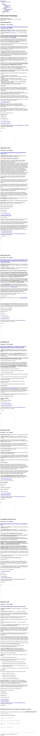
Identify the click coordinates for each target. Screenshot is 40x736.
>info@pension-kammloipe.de (5, 494)
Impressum (9, 732)
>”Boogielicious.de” (14, 286)
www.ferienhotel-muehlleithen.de (6, 403)
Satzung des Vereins (26, 732)
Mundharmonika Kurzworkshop (31, 711)
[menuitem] (4, 3)
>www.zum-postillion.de (5, 699)
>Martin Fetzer (7, 284)
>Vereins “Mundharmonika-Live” (19, 125)
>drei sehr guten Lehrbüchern (13, 388)
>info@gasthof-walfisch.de (4, 318)
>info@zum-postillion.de (4, 700)
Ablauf (11, 24)
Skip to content (2, 0)
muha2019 (10, 19)
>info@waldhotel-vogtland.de (5, 123)
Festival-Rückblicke (33, 732)
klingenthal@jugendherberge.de (6, 577)
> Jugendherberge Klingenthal (5, 571)
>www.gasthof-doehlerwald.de (5, 213)
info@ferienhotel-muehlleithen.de (6, 405)
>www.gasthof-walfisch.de (4, 316)
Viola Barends (13, 37)
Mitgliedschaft (4, 732)
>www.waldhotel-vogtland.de (5, 121)
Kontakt (13, 732)
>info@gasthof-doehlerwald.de (5, 215)
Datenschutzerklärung (19, 732)
